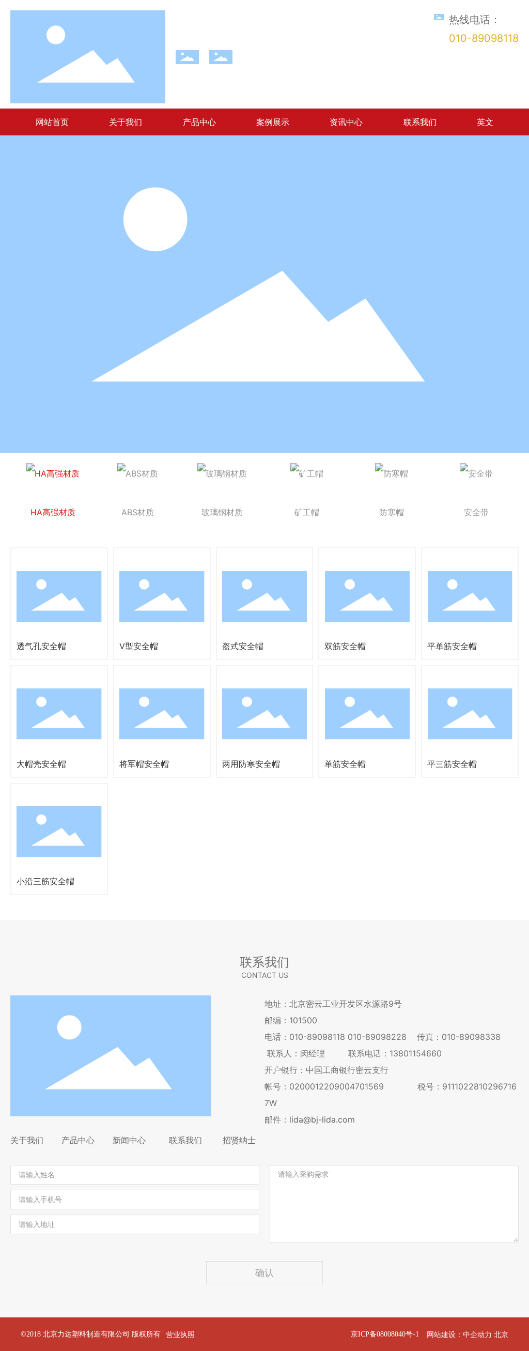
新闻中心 (129, 1140)
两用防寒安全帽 (251, 764)
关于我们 (26, 1140)
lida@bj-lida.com (322, 1119)
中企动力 (477, 1334)
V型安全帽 (138, 646)
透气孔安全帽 (41, 646)
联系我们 (185, 1140)
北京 (501, 1334)
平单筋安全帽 (452, 646)
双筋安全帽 (345, 646)
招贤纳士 (239, 1140)
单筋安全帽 (345, 764)
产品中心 (78, 1140)
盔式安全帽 (242, 646)
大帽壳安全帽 (41, 764)
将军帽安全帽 (144, 764)
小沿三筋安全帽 (45, 881)
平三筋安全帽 (452, 764)
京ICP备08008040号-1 (385, 1334)
